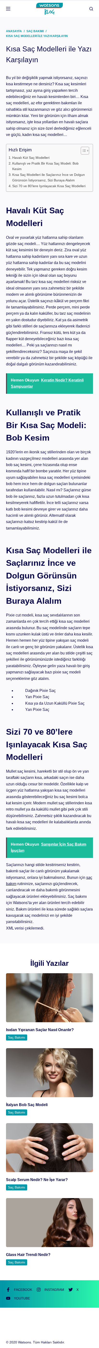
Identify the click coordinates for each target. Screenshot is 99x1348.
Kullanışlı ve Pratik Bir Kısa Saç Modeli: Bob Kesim (45, 166)
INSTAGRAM (54, 1290)
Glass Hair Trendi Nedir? (28, 1255)
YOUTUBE (22, 1298)
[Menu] (8, 8)
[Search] (91, 9)
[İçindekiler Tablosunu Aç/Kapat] (82, 151)
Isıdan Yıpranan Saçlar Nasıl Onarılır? (40, 1030)
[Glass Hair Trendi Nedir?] (49, 1222)
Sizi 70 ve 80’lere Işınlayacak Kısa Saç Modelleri (49, 186)
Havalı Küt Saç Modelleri (31, 158)
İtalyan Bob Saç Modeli (27, 1105)
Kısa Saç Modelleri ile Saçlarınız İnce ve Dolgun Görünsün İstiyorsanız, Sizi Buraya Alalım (48, 177)
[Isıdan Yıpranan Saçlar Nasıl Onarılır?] (49, 997)
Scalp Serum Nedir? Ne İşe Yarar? (37, 1180)
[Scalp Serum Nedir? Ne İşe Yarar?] (49, 1147)
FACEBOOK (23, 1290)
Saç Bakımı (16, 1037)
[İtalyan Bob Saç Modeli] (49, 1072)
